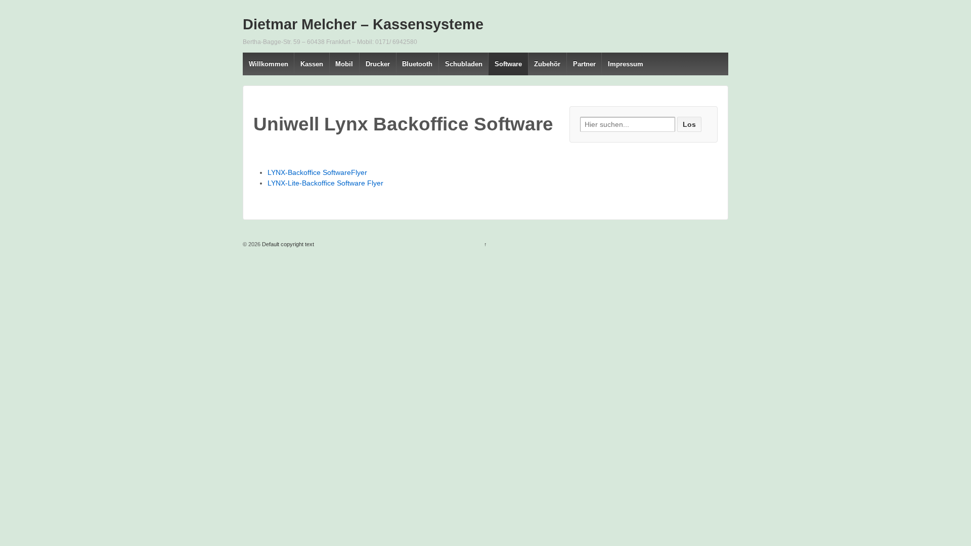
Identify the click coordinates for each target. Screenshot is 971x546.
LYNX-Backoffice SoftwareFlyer (317, 172)
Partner (584, 64)
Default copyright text (287, 244)
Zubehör (547, 64)
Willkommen (268, 64)
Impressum (625, 64)
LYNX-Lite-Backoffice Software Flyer (325, 183)
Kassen (311, 64)
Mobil (344, 64)
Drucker (378, 64)
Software (508, 64)
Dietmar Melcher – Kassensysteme (363, 24)
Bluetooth (417, 64)
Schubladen (463, 64)
